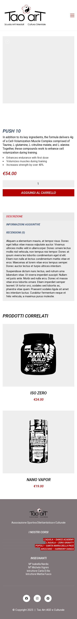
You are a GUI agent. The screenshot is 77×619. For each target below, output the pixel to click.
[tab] (38, 216)
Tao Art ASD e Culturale (50, 609)
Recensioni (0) (15, 232)
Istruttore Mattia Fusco (38, 574)
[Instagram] (37, 598)
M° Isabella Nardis (39, 564)
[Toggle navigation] (72, 15)
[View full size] (7, 41)
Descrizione (14, 216)
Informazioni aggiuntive (23, 224)
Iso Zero (38, 393)
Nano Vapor (38, 480)
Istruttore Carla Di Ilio (38, 570)
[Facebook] (26, 598)
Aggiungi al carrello (38, 193)
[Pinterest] (48, 598)
